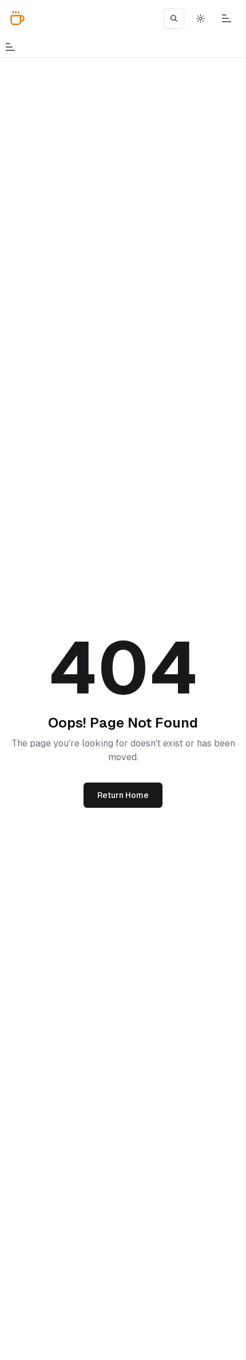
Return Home (123, 795)
